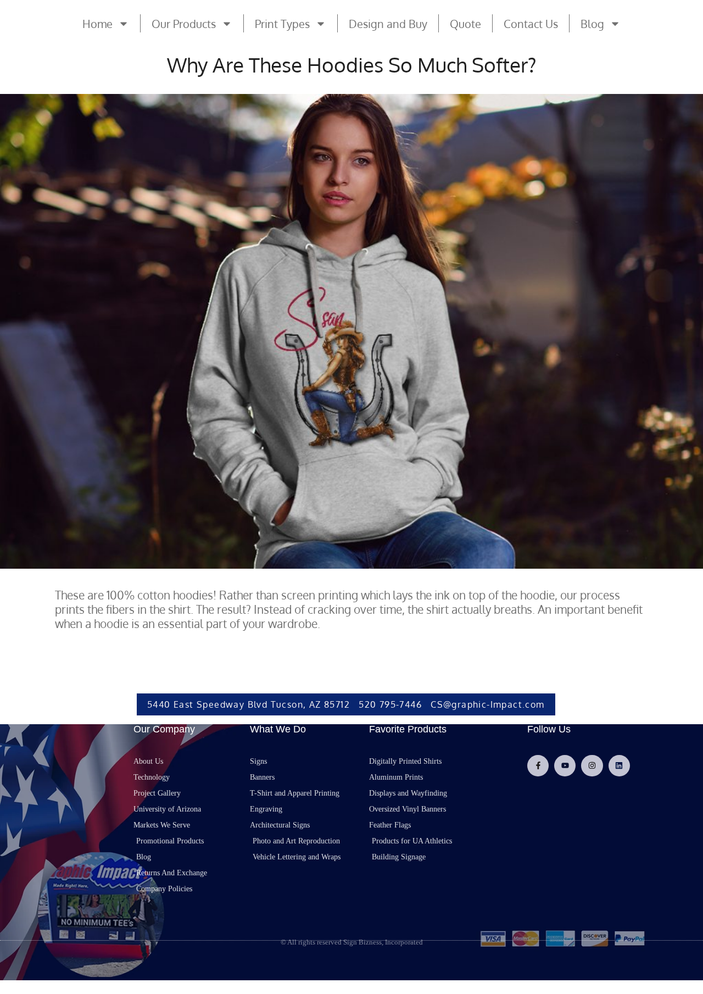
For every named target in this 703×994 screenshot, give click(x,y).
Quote (465, 23)
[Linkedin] (619, 765)
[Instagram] (591, 765)
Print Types (282, 23)
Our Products (184, 23)
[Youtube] (565, 765)
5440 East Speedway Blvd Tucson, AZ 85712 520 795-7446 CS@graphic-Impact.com (346, 704)
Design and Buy (388, 23)
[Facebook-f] (538, 765)
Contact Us (531, 23)
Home (97, 23)
